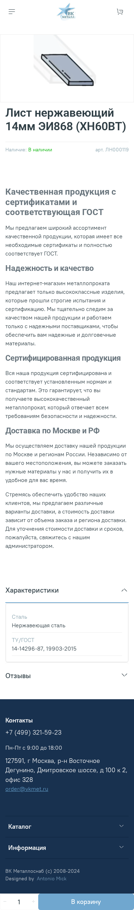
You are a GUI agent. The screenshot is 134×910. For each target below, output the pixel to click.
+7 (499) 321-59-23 (33, 732)
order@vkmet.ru (26, 788)
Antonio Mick (51, 878)
